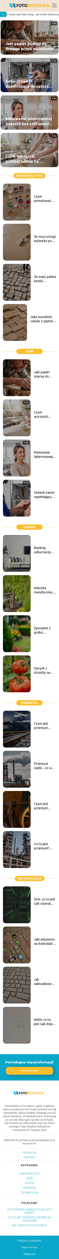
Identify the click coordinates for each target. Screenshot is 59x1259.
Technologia (29, 878)
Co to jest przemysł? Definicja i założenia (41, 846)
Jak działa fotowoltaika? (29, 1225)
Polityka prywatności (29, 1240)
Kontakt (29, 1157)
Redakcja (29, 1152)
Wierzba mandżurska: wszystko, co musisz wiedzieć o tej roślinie (44, 590)
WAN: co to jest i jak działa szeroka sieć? (44, 1022)
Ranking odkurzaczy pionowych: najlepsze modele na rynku (42, 550)
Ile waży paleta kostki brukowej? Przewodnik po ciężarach (45, 279)
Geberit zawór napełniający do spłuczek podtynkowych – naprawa (29, 84)
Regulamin (29, 1253)
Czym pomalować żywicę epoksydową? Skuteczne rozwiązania (44, 198)
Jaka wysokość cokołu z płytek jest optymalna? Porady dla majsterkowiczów (43, 319)
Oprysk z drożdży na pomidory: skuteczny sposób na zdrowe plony (44, 670)
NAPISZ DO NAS (29, 1070)
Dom (30, 351)
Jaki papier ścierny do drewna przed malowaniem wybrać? (31, 46)
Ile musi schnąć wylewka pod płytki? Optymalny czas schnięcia (45, 239)
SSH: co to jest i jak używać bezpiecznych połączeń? (44, 901)
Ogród (29, 527)
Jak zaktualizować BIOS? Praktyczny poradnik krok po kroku (44, 982)
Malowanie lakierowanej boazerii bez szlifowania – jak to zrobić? (29, 121)
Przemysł (29, 703)
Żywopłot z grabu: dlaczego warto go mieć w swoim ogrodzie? (44, 630)
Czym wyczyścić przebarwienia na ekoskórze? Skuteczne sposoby (27, 159)
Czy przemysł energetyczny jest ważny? (29, 1211)
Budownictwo (29, 176)
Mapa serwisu (29, 1247)
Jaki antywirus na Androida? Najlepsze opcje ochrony (44, 941)
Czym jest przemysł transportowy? (45, 726)
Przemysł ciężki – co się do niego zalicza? (43, 766)
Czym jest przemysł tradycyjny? (42, 806)
